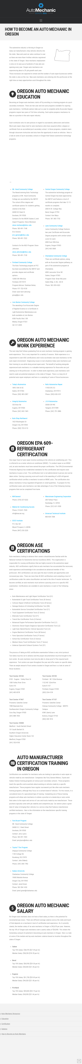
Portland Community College (22, 262)
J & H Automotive (51, 401)
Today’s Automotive (19, 384)
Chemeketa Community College (56, 256)
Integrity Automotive (19, 401)
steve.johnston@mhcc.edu (21, 252)
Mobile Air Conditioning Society (23, 507)
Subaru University (18, 871)
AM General (16, 496)
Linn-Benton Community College (23, 302)
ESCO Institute (17, 521)
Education (5, 1019)
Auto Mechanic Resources (10, 1014)
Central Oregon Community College (57, 189)
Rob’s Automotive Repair (53, 384)
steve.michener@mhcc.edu (21, 225)
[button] (41, 20)
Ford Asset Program (19, 821)
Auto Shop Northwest (19, 418)
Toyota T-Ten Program (20, 847)
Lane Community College (54, 226)
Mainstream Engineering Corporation (58, 496)
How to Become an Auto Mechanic (13, 1034)
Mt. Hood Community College (22, 189)
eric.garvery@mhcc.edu (20, 235)
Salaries (4, 1029)
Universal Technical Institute (55, 513)
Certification (5, 1024)
